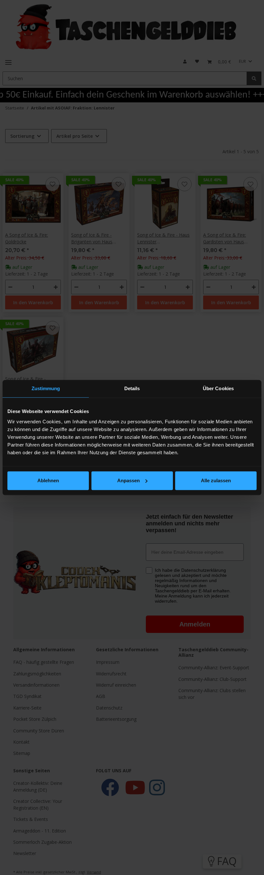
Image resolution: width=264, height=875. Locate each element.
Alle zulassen (216, 480)
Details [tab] (132, 388)
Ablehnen (48, 480)
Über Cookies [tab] (218, 388)
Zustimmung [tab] (46, 388)
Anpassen (128, 480)
